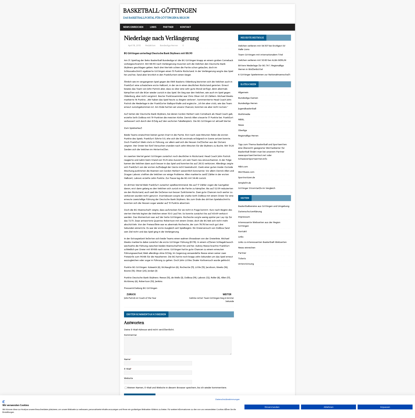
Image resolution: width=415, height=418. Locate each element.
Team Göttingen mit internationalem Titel (260, 54)
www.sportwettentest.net (252, 155)
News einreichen (133, 27)
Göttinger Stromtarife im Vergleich (256, 188)
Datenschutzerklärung (250, 211)
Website (128, 378)
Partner (168, 27)
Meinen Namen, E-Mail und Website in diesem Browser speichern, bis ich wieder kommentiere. (177, 387)
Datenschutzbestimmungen (227, 399)
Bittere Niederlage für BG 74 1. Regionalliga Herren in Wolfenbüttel (261, 67)
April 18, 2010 (134, 45)
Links (153, 27)
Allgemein (243, 92)
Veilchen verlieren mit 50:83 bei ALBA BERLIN (262, 60)
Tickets (242, 258)
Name (127, 359)
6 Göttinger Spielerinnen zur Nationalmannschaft (264, 74)
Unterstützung (246, 264)
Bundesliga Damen (248, 98)
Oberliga (242, 130)
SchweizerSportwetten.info (252, 159)
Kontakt (185, 27)
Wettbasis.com (246, 172)
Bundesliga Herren (169, 45)
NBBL (241, 119)
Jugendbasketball (247, 108)
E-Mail (127, 369)
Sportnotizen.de (246, 177)
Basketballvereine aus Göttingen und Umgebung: (264, 206)
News (241, 125)
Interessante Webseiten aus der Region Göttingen (259, 224)
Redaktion (150, 45)
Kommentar (130, 335)
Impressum (244, 217)
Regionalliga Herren (248, 135)
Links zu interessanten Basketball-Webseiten (262, 242)
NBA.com (243, 166)
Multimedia (244, 114)
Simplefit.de (244, 183)
